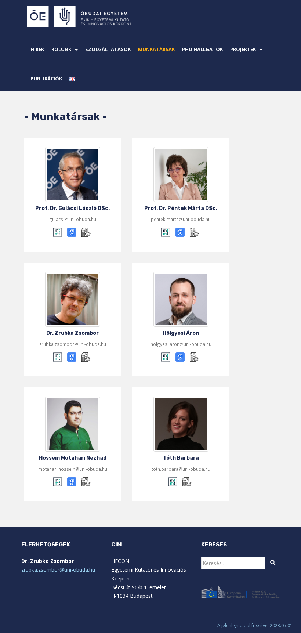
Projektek (243, 49)
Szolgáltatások (108, 49)
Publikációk (46, 78)
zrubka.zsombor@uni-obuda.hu (58, 569)
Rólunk (61, 49)
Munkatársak (156, 49)
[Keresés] (272, 563)
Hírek (37, 49)
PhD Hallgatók (202, 49)
